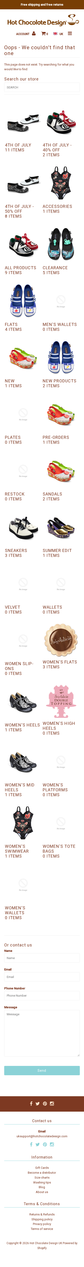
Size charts (42, 1177)
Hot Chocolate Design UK (46, 1243)
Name (8, 951)
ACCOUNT (23, 34)
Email (7, 969)
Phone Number (14, 988)
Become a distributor (42, 1172)
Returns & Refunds (42, 1214)
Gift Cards (42, 1167)
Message (10, 1007)
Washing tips (42, 1182)
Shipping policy (42, 1219)
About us (42, 1192)
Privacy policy (42, 1224)
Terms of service (42, 1229)
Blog (42, 1187)
